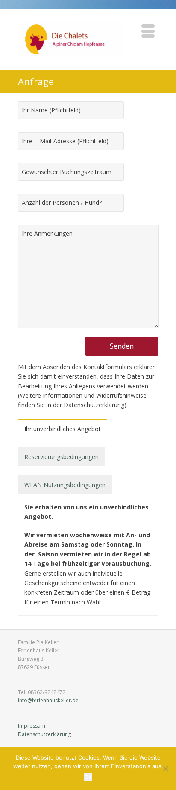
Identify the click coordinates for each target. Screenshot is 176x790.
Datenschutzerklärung (44, 734)
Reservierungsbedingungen (61, 457)
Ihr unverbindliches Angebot (62, 429)
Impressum (31, 725)
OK (88, 777)
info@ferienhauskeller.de (48, 700)
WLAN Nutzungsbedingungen (65, 485)
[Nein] (165, 768)
